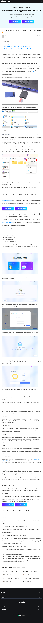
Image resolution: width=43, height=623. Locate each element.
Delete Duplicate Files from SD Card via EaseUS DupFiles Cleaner (17, 46)
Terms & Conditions (21, 614)
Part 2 (34, 71)
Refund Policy (16, 614)
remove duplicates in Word (7, 222)
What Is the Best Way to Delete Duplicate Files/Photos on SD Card (17, 48)
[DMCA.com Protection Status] (24, 615)
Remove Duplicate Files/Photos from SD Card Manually (15, 43)
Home (10, 36)
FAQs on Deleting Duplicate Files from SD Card (13, 51)
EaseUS (20, 59)
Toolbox (9, 1)
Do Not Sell (26, 614)
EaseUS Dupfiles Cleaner (15, 36)
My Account (30, 614)
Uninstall (12, 614)
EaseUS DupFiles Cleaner (7, 200)
